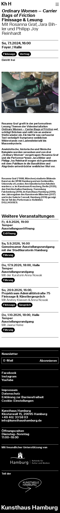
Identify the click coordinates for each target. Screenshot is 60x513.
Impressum (10, 390)
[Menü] (57, 4)
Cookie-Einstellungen (18, 400)
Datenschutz (11, 393)
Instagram (9, 376)
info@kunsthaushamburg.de (22, 420)
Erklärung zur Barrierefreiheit (23, 397)
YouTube (7, 380)
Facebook (9, 373)
